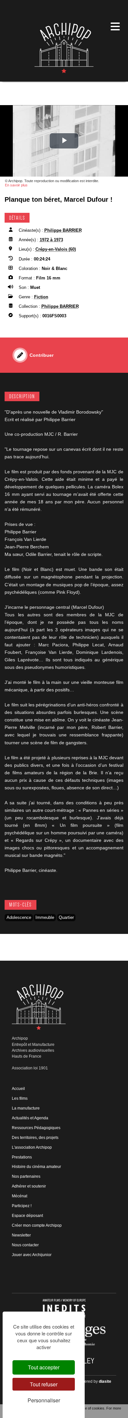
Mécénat (19, 1196)
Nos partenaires (26, 1176)
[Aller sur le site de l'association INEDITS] (64, 1308)
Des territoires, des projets (35, 1138)
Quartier (66, 917)
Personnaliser (44, 1400)
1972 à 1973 (51, 239)
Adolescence (19, 917)
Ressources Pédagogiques (36, 1128)
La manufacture (26, 1108)
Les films (20, 1098)
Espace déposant (27, 1216)
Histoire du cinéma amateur (36, 1167)
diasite (105, 1381)
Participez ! (22, 1206)
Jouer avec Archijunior (32, 1255)
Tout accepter (43, 1367)
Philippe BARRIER (63, 230)
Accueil (18, 1089)
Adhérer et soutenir (29, 1186)
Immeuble (44, 917)
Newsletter (21, 1235)
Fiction (41, 296)
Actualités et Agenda (30, 1118)
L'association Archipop (32, 1147)
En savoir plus (16, 185)
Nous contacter (25, 1245)
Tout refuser (43, 1384)
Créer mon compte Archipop (37, 1225)
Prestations (22, 1157)
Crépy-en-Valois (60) (55, 249)
